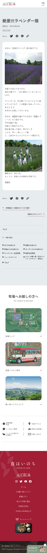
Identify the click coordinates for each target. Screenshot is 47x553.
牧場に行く (23, 496)
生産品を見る (23, 506)
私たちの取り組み (23, 501)
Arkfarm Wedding (22, 511)
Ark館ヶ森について (23, 491)
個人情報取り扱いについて (11, 546)
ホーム (23, 487)
